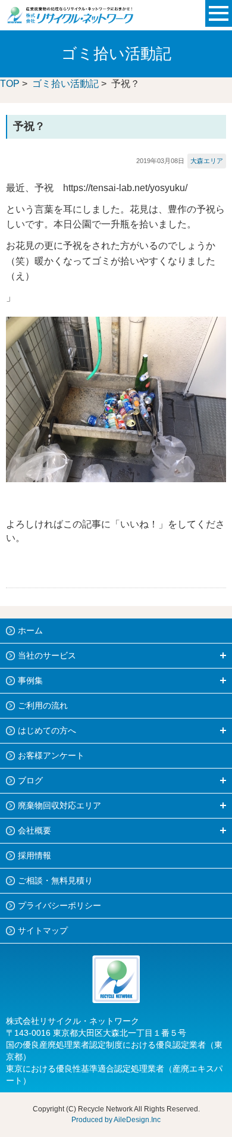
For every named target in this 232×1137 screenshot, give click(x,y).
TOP (10, 84)
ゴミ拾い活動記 (65, 84)
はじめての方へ (47, 730)
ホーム (30, 630)
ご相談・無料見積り (55, 880)
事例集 (30, 680)
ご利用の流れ (43, 705)
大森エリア (206, 160)
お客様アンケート (51, 755)
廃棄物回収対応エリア (59, 805)
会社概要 (34, 830)
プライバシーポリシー (59, 905)
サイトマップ (43, 930)
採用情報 (34, 855)
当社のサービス (47, 655)
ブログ (30, 780)
